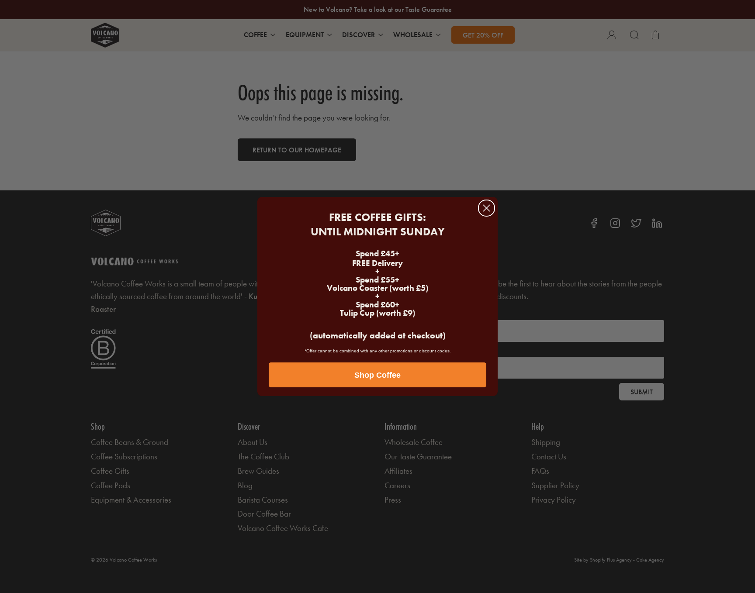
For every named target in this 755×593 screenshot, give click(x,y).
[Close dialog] (486, 208)
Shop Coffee (377, 375)
